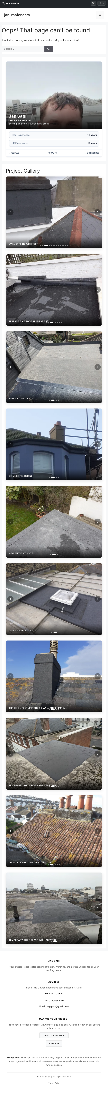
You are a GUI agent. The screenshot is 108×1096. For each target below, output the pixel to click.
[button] (97, 212)
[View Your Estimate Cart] (93, 3)
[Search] (48, 49)
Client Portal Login (54, 1035)
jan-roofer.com (17, 15)
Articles (54, 1043)
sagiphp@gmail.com (58, 1006)
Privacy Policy (54, 1083)
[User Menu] (101, 3)
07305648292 (56, 1000)
